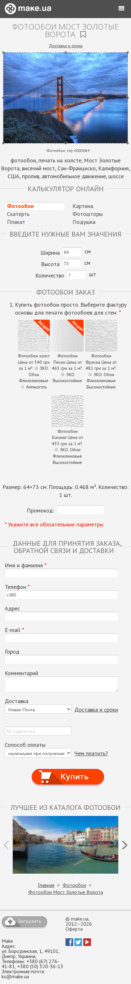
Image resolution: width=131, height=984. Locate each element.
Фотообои (20, 206)
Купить (68, 771)
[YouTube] (87, 944)
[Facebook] (69, 944)
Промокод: (40, 510)
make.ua (79, 919)
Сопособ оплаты (25, 745)
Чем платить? (91, 753)
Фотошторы (87, 214)
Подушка (83, 221)
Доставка (16, 701)
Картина (82, 206)
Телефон (17, 587)
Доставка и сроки (66, 46)
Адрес (12, 608)
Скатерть (18, 214)
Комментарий (21, 673)
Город (12, 651)
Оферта (74, 929)
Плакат (16, 221)
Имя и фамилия (26, 565)
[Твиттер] (78, 944)
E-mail (14, 630)
